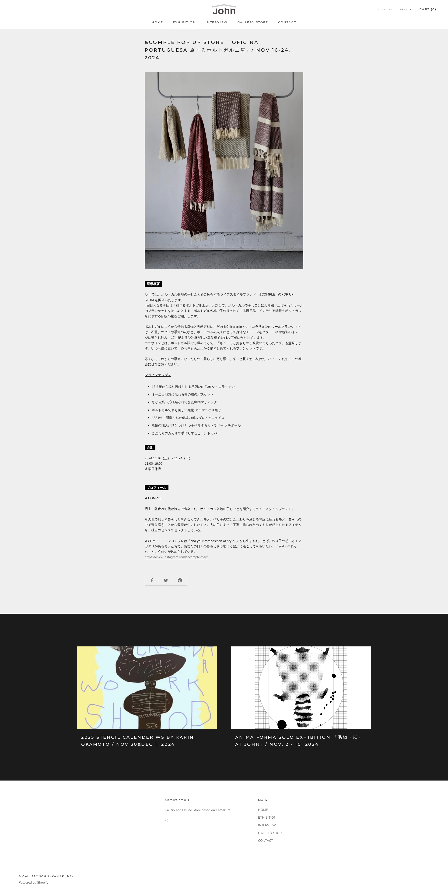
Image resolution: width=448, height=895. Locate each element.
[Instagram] (166, 820)
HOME (157, 22)
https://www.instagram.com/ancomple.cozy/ (176, 557)
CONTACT (287, 22)
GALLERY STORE (253, 22)
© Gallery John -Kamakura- (46, 876)
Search (405, 9)
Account (385, 9)
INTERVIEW (217, 22)
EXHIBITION (184, 22)
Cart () (428, 9)
